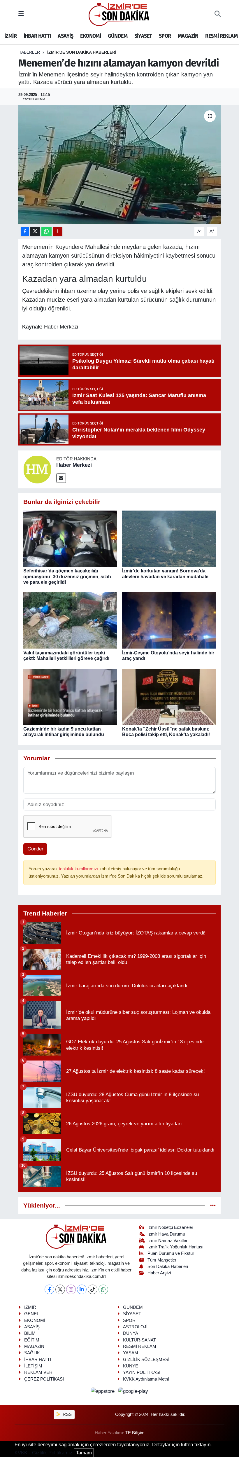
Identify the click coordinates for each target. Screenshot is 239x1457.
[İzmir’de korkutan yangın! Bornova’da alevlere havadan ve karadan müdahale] (169, 538)
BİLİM (30, 1333)
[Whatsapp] (103, 1289)
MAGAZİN (188, 36)
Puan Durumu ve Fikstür (170, 1253)
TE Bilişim (135, 1432)
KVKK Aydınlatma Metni (146, 1379)
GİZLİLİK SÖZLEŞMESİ (146, 1359)
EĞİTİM (31, 1340)
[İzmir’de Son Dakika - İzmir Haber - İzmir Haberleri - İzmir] (119, 14)
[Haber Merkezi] (37, 469)
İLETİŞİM (33, 1366)
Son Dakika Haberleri (167, 1266)
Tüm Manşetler (161, 1260)
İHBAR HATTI (37, 36)
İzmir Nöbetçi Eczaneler (170, 1227)
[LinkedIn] (82, 1289)
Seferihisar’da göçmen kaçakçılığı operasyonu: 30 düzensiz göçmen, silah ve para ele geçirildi (67, 576)
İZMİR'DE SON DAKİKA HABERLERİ (81, 52)
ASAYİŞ (65, 36)
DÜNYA (130, 1333)
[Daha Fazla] (57, 231)
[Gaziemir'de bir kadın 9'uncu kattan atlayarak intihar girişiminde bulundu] (70, 696)
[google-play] (133, 1391)
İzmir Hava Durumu (166, 1234)
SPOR (165, 36)
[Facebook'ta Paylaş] (25, 231)
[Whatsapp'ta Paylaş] (46, 231)
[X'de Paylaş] (35, 231)
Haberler (29, 52)
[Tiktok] (92, 1289)
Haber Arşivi (159, 1273)
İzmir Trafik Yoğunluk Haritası (175, 1247)
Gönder (35, 849)
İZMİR (10, 36)
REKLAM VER (38, 1372)
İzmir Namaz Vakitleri (167, 1240)
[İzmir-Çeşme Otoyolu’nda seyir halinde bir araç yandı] (169, 620)
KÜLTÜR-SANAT (139, 1340)
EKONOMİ (90, 36)
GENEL (31, 1313)
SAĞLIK (32, 1353)
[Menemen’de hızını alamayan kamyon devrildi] (119, 164)
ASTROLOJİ (135, 1327)
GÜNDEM (117, 36)
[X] (60, 1289)
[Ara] (218, 14)
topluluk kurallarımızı (79, 868)
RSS (66, 1414)
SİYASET (143, 36)
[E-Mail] (61, 478)
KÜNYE (130, 1366)
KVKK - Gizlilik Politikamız (44, 1453)
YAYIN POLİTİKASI (141, 1372)
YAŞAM (130, 1353)
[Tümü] (213, 1205)
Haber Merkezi (74, 465)
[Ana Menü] (21, 14)
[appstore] (103, 1391)
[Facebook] (49, 1289)
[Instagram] (71, 1289)
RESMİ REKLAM (221, 36)
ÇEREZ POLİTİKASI (44, 1379)
